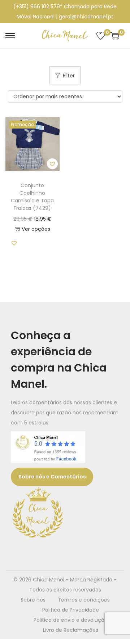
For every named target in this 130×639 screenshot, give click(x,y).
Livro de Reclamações (70, 630)
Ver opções (36, 229)
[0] (100, 35)
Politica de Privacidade (70, 609)
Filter (69, 75)
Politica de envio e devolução (71, 620)
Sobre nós (33, 599)
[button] (52, 163)
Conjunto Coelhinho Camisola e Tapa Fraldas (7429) (32, 197)
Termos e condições (84, 599)
